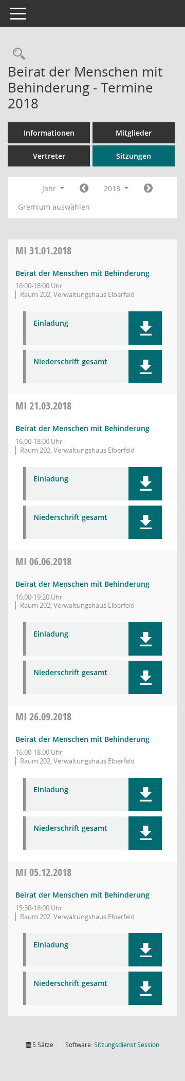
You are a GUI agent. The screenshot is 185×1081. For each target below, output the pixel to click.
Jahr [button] (50, 188)
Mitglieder (134, 133)
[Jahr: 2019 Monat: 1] (148, 188)
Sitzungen (133, 156)
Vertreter (49, 156)
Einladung (50, 323)
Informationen (49, 133)
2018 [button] (113, 188)
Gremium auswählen (54, 207)
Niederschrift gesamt (70, 362)
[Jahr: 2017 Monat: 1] (84, 188)
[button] (145, 328)
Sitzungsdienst (126, 1044)
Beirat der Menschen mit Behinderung (82, 273)
